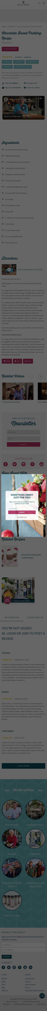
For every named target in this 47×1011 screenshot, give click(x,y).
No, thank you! (22, 517)
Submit (22, 512)
